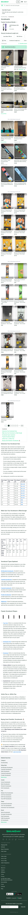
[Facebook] (6, 840)
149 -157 (23, 493)
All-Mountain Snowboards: (7, 571)
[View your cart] (22, 2)
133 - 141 (23, 486)
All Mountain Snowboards (7, 767)
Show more (4, 777)
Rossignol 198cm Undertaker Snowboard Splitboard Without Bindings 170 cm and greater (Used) (7, 110)
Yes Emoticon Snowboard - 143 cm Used (6, 419)
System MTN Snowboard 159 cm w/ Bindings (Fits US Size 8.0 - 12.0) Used (7, 392)
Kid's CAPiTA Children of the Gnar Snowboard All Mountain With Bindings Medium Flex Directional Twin (7, 184)
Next (22, 425)
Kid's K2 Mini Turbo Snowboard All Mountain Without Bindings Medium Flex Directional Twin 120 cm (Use (20, 161)
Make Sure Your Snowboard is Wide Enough (12, 433)
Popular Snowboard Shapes (8, 436)
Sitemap (3, 886)
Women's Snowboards (6, 786)
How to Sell (3, 858)
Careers (3, 870)
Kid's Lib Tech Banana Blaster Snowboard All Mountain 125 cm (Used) (20, 184)
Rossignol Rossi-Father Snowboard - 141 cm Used (19, 392)
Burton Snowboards (5, 812)
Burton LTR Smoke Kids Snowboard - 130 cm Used (19, 301)
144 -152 (23, 490)
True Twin (5, 623)
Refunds (3, 847)
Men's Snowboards (5, 784)
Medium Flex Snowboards (7, 793)
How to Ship (4, 860)
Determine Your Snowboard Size (9, 431)
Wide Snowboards (5, 771)
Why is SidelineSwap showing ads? (14, 119)
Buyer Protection (5, 849)
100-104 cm (19, 36)
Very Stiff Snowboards (6, 798)
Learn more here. (17, 751)
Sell (18, 1)
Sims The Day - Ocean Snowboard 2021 (5, 161)
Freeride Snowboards (6, 773)
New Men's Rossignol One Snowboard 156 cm (19, 138)
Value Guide (3, 856)
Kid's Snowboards (5, 788)
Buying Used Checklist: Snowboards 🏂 (11, 440)
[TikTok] (16, 840)
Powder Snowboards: (6, 594)
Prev (6, 425)
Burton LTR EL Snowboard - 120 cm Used (19, 280)
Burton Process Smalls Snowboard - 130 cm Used (19, 323)
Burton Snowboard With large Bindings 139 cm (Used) (7, 138)
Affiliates (3, 872)
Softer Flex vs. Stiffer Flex (8, 438)
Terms (2, 874)
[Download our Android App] (18, 894)
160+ (22, 499)
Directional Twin (7, 641)
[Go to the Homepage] (5, 1)
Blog (2, 888)
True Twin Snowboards (6, 805)
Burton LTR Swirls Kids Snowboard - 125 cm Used (6, 323)
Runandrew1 (4, 106)
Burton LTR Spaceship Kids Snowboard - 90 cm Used (6, 210)
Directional (5, 653)
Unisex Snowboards (5, 782)
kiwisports (3, 207)
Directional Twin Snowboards (7, 807)
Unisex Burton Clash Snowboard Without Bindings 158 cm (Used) (20, 67)
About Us (3, 867)
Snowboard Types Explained (8, 435)
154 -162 (23, 495)
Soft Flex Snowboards (6, 794)
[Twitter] (12, 840)
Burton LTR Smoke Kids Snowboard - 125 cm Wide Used (19, 350)
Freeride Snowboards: (6, 588)
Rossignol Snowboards (6, 814)
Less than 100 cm (7, 36)
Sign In (25, 1)
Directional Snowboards (6, 803)
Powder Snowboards (6, 775)
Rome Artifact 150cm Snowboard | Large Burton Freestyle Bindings (6, 88)
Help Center (3, 851)
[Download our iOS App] (9, 894)
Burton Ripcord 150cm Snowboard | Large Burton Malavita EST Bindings (19, 88)
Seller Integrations (5, 862)
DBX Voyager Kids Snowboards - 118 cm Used (7, 301)
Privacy (2, 876)
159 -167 (23, 497)
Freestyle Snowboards (6, 769)
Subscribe (23, 906)
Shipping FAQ (4, 844)
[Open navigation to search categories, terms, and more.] (2, 5)
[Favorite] (12, 72)
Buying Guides (21, 839)
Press (2, 884)
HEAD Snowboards (5, 818)
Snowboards (11, 16)
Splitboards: (4, 601)
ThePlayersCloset (5, 157)
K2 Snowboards (4, 820)
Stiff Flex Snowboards (6, 796)
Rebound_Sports (5, 63)
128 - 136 (23, 484)
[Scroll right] (26, 27)
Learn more (21, 836)
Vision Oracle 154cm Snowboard (5, 67)
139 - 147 (23, 488)
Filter (5, 40)
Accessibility (4, 882)
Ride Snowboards (5, 816)
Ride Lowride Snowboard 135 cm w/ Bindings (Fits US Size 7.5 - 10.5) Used (7, 350)
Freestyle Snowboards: (6, 579)
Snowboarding (4, 16)
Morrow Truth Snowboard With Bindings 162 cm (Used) (20, 110)
